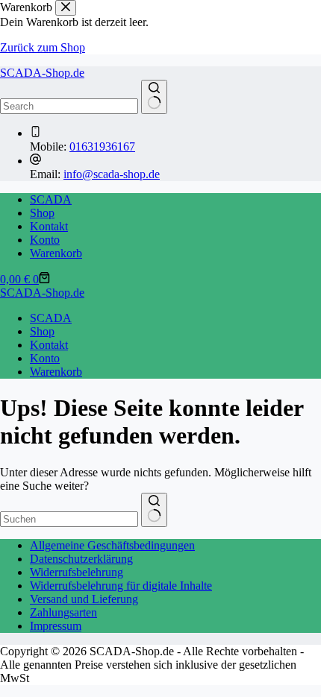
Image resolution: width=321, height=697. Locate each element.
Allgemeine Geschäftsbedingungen (112, 545)
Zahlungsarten (63, 612)
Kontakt (49, 226)
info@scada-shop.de (111, 174)
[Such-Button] (154, 97)
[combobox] (69, 519)
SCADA (51, 199)
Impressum (55, 625)
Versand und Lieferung (84, 599)
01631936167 (102, 146)
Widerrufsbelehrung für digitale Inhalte (121, 585)
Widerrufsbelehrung (76, 572)
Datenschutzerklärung (81, 558)
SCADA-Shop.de (42, 72)
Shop (42, 212)
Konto (45, 239)
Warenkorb (56, 253)
